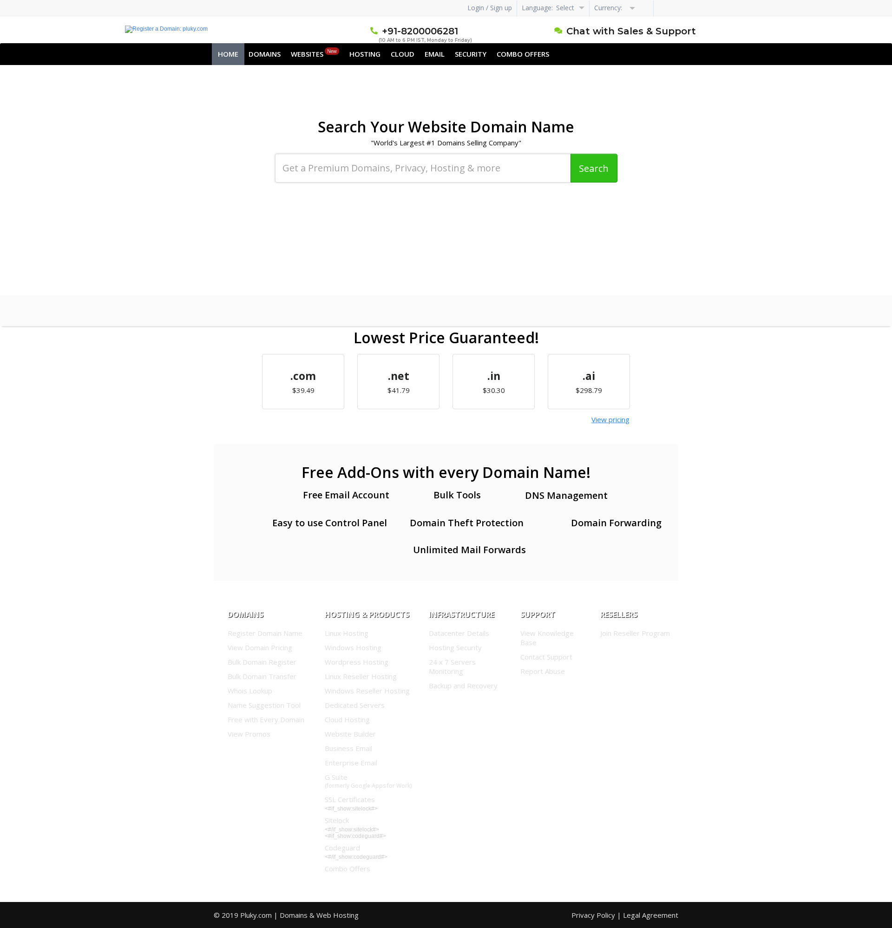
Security (470, 54)
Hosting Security (455, 647)
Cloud (402, 54)
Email (435, 54)
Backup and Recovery (463, 685)
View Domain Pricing (260, 647)
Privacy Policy (593, 915)
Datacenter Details (459, 633)
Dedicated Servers (355, 705)
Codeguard (342, 847)
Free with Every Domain (266, 719)
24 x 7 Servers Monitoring (452, 666)
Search (594, 168)
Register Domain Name (265, 633)
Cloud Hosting (347, 719)
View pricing (610, 419)
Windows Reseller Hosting (367, 690)
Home (228, 54)
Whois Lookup (250, 690)
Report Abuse (542, 671)
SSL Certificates (350, 799)
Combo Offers (523, 54)
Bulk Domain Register (262, 662)
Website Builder (350, 733)
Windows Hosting (353, 647)
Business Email (348, 748)
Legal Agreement (650, 915)
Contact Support (546, 656)
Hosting (364, 54)
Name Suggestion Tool (264, 705)
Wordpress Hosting (356, 662)
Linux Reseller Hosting (361, 676)
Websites (314, 53)
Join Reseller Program (635, 633)
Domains (265, 54)
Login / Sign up (489, 7)
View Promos (249, 733)
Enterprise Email (351, 762)
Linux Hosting (346, 633)
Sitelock (337, 820)
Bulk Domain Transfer (262, 676)
